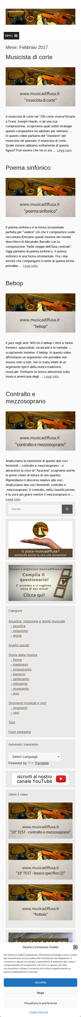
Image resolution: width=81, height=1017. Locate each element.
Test (11, 722)
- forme (16, 660)
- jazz (15, 693)
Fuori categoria (19, 732)
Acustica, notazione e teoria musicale (36, 621)
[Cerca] (67, 509)
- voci (15, 713)
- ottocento (19, 684)
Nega (40, 993)
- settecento (20, 679)
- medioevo (19, 664)
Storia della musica (22, 655)
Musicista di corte (29, 57)
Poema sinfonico (28, 167)
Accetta (40, 982)
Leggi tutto (64, 150)
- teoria (16, 636)
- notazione (19, 631)
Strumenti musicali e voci (27, 703)
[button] (75, 947)
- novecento (20, 689)
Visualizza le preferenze (40, 1003)
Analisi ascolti (18, 645)
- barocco (18, 674)
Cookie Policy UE (39, 1012)
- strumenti (19, 708)
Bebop (14, 283)
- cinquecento (21, 669)
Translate (42, 763)
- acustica (18, 626)
